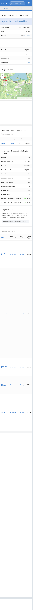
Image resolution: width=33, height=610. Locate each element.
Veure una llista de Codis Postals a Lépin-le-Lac (15, 21)
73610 (28, 62)
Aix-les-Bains (3, 254)
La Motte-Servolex (4, 367)
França (12, 8)
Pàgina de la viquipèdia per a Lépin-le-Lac (16, 221)
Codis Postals (4, 8)
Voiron (3, 412)
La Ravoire (3, 385)
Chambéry (4, 313)
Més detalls (27, 35)
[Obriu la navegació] (29, 3)
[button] (17, 3)
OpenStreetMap (27, 98)
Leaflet (20, 98)
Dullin (12, 143)
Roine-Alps (13, 254)
